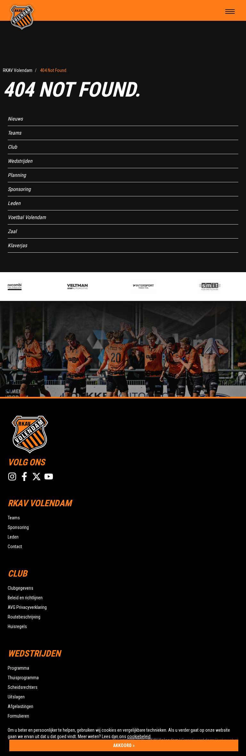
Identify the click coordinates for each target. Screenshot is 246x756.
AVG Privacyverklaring (27, 607)
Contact (15, 546)
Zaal (12, 231)
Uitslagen (16, 696)
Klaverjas (17, 245)
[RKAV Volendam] (22, 17)
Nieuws (15, 119)
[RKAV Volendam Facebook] (24, 476)
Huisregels (17, 626)
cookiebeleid (139, 736)
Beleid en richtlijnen (25, 597)
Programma (18, 668)
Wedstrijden (20, 161)
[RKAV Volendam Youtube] (48, 476)
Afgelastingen (20, 706)
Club (12, 147)
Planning (17, 175)
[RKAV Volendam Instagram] (12, 476)
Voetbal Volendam (27, 217)
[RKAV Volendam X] (36, 476)
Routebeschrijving (24, 616)
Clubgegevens (20, 588)
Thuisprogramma (23, 677)
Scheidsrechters (22, 687)
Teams (14, 133)
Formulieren (18, 716)
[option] (83, 286)
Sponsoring (19, 189)
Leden (14, 203)
